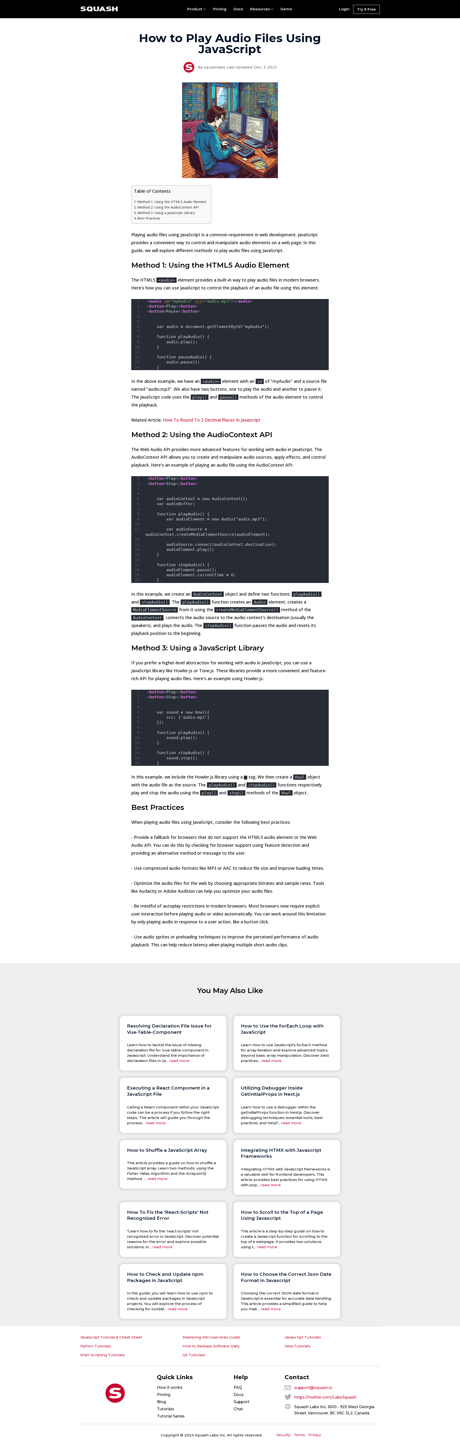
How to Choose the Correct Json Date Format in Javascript (286, 1277)
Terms (299, 1435)
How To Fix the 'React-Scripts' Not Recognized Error (167, 1215)
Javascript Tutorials (303, 1337)
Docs (238, 9)
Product (194, 9)
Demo (286, 9)
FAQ (238, 1387)
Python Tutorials (95, 1346)
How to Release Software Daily (211, 1346)
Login (344, 9)
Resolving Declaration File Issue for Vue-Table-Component (169, 1029)
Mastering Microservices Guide (211, 1337)
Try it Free (366, 9)
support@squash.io (313, 1387)
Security (283, 1435)
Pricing (219, 9)
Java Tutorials (297, 1346)
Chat (238, 1409)
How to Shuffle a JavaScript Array (167, 1150)
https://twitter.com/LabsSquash (325, 1397)
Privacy (314, 1435)
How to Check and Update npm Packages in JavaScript (165, 1277)
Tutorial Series (171, 1416)
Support (241, 1402)
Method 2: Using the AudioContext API (168, 207)
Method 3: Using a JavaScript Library (166, 212)
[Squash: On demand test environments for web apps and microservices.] (99, 8)
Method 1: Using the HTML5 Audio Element (171, 201)
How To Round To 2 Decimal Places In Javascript (211, 420)
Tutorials (165, 1409)
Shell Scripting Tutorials (102, 1355)
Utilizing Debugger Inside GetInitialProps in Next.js (272, 1091)
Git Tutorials (194, 1355)
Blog (161, 1402)
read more (179, 1060)
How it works (170, 1387)
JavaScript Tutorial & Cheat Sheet (111, 1337)
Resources (260, 9)
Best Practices (148, 218)
